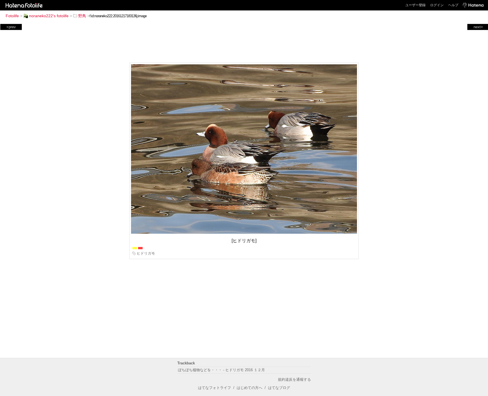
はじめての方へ (249, 388)
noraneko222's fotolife (49, 16)
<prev (11, 27)
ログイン (437, 5)
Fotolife (12, 16)
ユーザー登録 (415, 5)
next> (478, 27)
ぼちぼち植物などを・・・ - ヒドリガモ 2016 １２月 (221, 370)
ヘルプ (453, 5)
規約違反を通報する (294, 379)
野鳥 (82, 16)
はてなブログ (279, 388)
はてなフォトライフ (214, 388)
